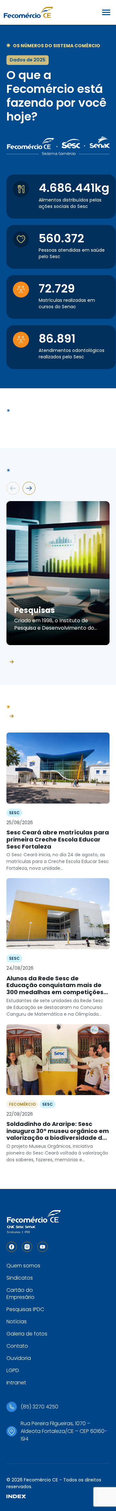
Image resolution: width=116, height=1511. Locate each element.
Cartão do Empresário (20, 1293)
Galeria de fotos (26, 1333)
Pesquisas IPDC (25, 1309)
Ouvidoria (18, 1358)
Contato (17, 1346)
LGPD (12, 1370)
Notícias (16, 1321)
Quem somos (23, 1265)
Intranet (16, 1382)
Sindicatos (19, 1278)
